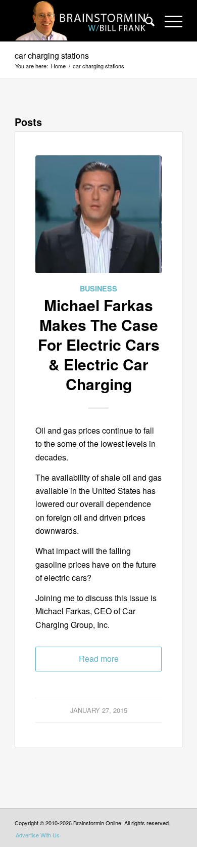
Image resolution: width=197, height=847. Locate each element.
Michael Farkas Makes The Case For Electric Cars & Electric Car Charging (99, 344)
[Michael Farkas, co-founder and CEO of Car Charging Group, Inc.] (98, 218)
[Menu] (168, 21)
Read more (99, 658)
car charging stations (52, 55)
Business (98, 288)
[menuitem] (145, 21)
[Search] (145, 21)
